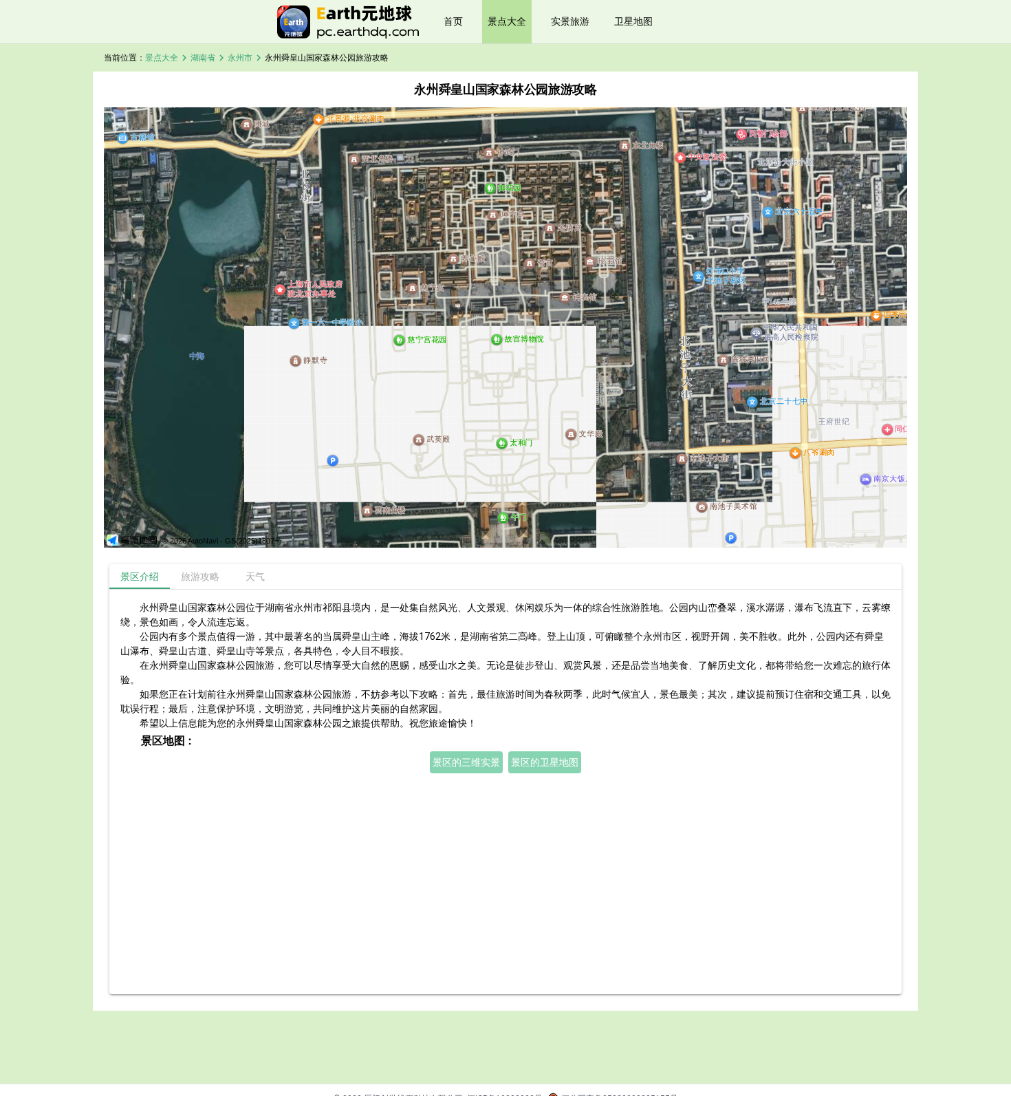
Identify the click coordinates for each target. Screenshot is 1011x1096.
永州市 (240, 58)
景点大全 (507, 21)
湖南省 (203, 58)
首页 (453, 21)
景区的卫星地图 (544, 762)
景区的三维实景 (466, 762)
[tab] (139, 576)
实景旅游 (570, 21)
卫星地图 (633, 21)
